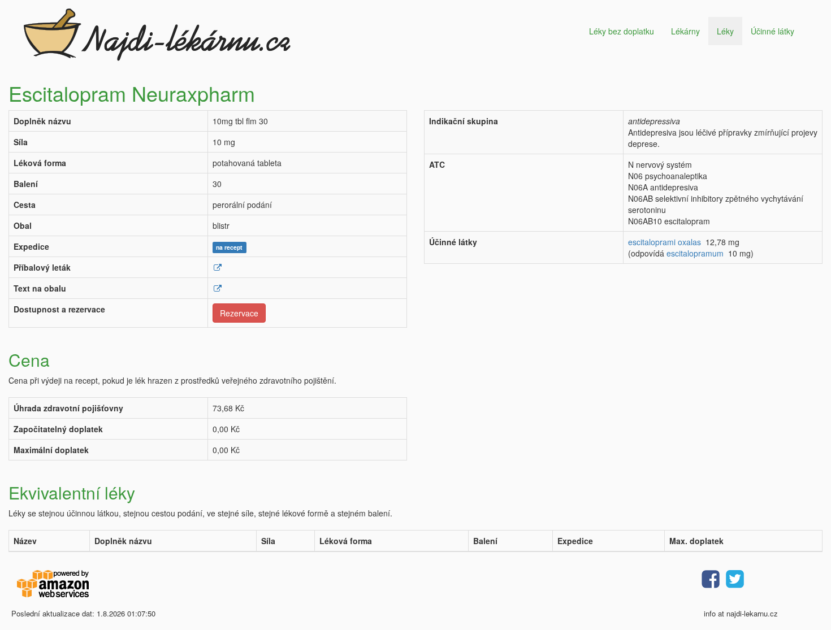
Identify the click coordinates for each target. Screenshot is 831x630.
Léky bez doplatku (621, 31)
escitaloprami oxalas (664, 241)
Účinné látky (772, 31)
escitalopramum (695, 253)
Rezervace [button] (239, 313)
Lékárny (685, 31)
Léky (725, 31)
